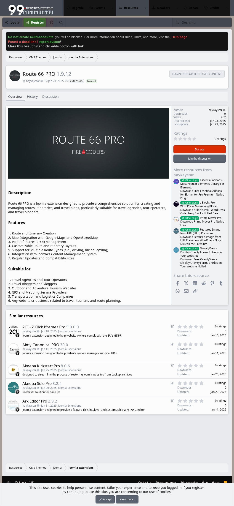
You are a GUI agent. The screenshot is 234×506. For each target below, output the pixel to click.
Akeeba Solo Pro (37, 383)
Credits (214, 8)
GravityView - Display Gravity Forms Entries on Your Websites (201, 252)
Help (205, 482)
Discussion (50, 96)
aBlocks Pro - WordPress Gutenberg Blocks (199, 204)
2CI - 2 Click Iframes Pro (43, 326)
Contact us (145, 482)
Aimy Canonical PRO (40, 344)
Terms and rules (166, 482)
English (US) (26, 482)
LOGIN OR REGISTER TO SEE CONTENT (197, 74)
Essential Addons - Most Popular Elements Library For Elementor (202, 183)
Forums (100, 8)
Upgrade (78, 8)
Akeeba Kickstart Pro (41, 365)
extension (76, 81)
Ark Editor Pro (34, 401)
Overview (15, 96)
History (32, 96)
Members (163, 8)
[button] (112, 8)
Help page (179, 37)
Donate (194, 8)
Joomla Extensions (69, 331)
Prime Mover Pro (203, 218)
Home (216, 482)
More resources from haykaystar (192, 172)
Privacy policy (189, 482)
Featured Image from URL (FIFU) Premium (200, 231)
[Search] (61, 22)
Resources (131, 8)
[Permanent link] (33, 193)
